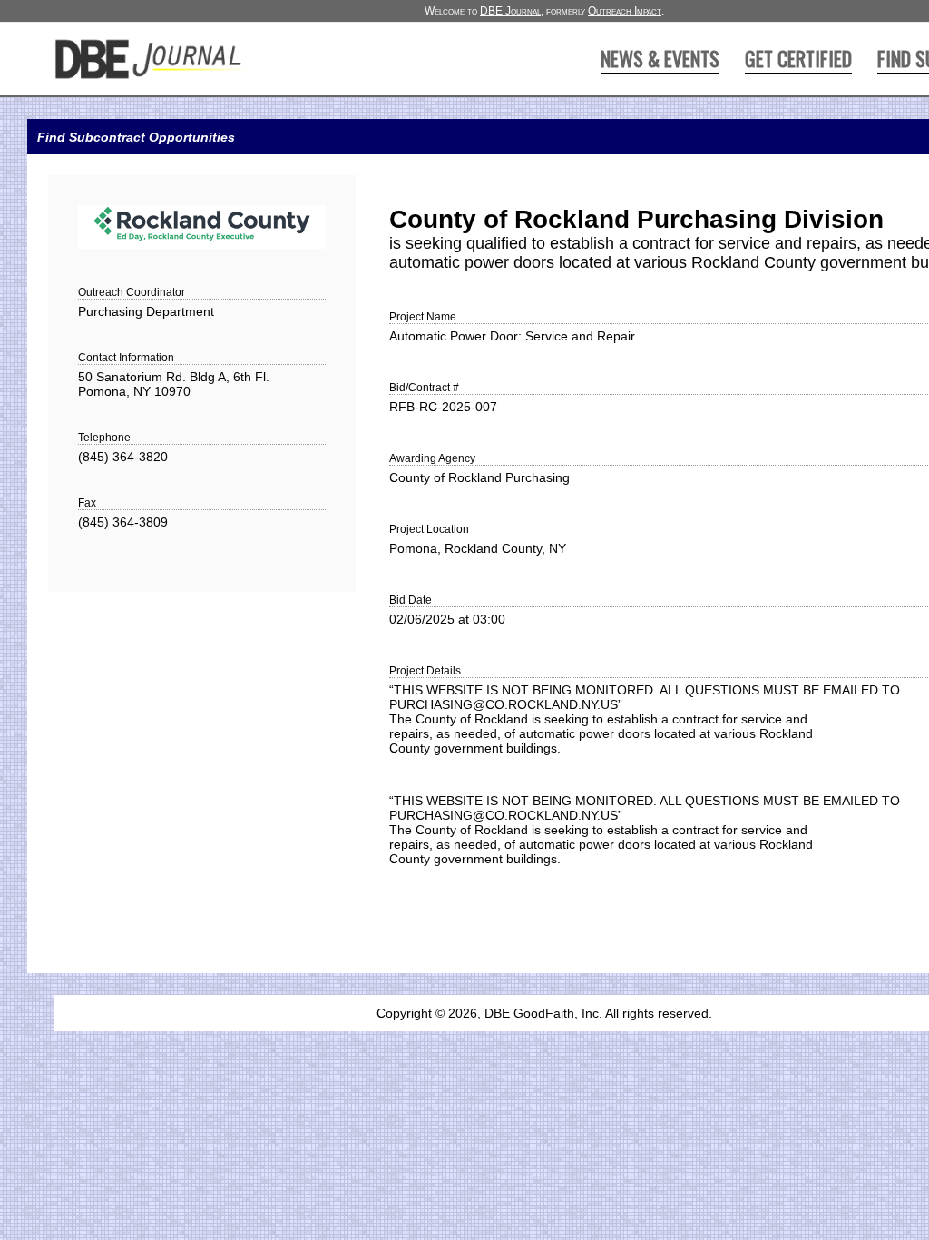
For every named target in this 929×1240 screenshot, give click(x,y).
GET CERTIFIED (798, 58)
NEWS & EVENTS (660, 58)
